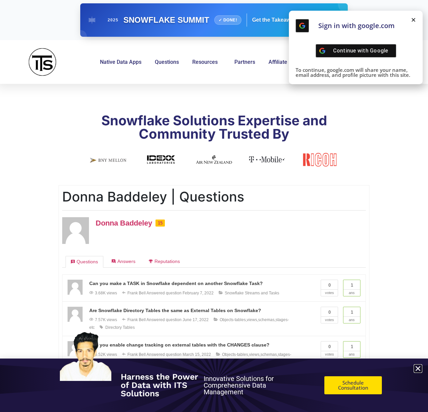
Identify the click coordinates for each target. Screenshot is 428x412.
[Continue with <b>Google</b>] (302, 25)
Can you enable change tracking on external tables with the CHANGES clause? (179, 345)
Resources (205, 62)
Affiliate (278, 62)
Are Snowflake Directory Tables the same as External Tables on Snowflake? (175, 310)
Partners (244, 62)
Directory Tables (120, 327)
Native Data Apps (120, 62)
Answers (126, 261)
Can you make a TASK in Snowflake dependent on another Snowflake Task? (176, 283)
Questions (167, 62)
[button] (413, 19)
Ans (352, 289)
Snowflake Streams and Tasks (252, 293)
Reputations (167, 261)
